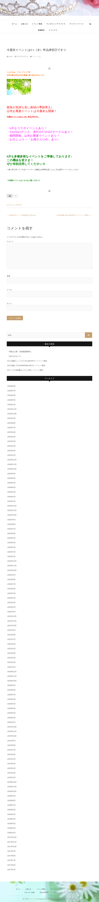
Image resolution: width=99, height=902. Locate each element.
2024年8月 (11, 478)
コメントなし (37, 56)
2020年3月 (11, 713)
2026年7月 (11, 391)
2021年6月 (11, 644)
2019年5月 (11, 759)
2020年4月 (11, 708)
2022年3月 (11, 602)
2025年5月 (11, 437)
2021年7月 (11, 639)
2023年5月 (11, 538)
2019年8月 (11, 745)
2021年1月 (11, 667)
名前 (8, 276)
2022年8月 (11, 579)
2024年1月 (11, 501)
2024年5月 (11, 483)
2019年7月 (11, 750)
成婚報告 (41, 30)
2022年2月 (11, 607)
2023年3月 (11, 547)
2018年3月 (11, 823)
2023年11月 (12, 510)
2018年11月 (12, 787)
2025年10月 (12, 414)
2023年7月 (11, 529)
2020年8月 (11, 690)
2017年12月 (12, 837)
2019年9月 (11, 741)
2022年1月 (11, 612)
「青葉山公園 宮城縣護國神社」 (20, 352)
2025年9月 (11, 418)
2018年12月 (12, 782)
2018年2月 (11, 828)
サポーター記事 (29, 892)
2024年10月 (12, 469)
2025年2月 (11, 450)
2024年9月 (11, 474)
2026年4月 (11, 400)
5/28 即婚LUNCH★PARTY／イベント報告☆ (74, 215)
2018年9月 (11, 796)
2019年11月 (12, 731)
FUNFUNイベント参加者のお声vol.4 (21, 215)
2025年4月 (11, 441)
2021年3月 (11, 658)
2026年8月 (11, 386)
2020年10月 (12, 681)
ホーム (14, 24)
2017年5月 (11, 869)
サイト (9, 303)
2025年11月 (12, 409)
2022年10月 (12, 570)
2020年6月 (11, 699)
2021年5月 (11, 648)
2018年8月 (11, 800)
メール (9, 290)
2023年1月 (11, 556)
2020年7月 (11, 695)
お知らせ (24, 24)
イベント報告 (37, 24)
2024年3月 (11, 492)
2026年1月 (11, 404)
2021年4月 (11, 653)
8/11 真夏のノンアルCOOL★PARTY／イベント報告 (27, 361)
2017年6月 (11, 865)
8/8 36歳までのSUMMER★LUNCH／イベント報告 (26, 365)
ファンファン (58, 892)
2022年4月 (11, 598)
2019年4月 (11, 763)
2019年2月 (11, 773)
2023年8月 (11, 524)
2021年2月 (11, 662)
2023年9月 (11, 520)
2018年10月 (12, 791)
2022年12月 (12, 561)
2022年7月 (11, 584)
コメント (10, 241)
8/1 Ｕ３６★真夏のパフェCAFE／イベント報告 (25, 370)
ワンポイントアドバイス (56, 24)
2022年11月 (12, 566)
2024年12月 (12, 460)
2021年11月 (12, 621)
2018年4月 (11, 819)
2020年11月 (12, 676)
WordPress (72, 899)
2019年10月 (12, 736)
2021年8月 (11, 635)
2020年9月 (11, 685)
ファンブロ (33, 899)
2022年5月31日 (22, 56)
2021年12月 (12, 616)
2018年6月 (11, 810)
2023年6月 (11, 533)
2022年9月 (11, 575)
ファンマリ (53, 30)
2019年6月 (11, 754)
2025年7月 (11, 427)
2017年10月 (12, 846)
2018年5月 (11, 814)
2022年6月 (11, 589)
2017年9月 (11, 851)
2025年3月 (11, 446)
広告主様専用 (44, 892)
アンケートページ (76, 24)
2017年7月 (11, 860)
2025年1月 (11, 455)
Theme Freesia (52, 899)
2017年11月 (12, 842)
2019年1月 (11, 777)
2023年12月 (12, 506)
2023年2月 (11, 552)
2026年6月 (11, 395)
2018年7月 (11, 805)
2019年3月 (11, 768)
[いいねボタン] (10, 196)
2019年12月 (12, 727)
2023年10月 (12, 515)
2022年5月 (11, 593)
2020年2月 (11, 718)
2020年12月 (12, 672)
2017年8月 (11, 856)
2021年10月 (12, 625)
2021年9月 (11, 630)
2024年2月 (11, 497)
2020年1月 (11, 722)
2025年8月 (11, 423)
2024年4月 (11, 487)
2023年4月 (11, 542)
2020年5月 (11, 704)
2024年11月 (12, 464)
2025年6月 (11, 432)
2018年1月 (11, 833)
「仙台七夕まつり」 (15, 356)
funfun (10, 56)
